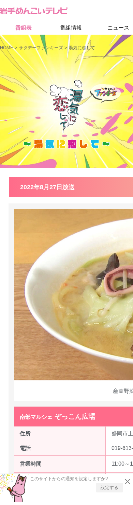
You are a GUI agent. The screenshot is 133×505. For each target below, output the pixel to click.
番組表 (23, 28)
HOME (6, 47)
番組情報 (71, 28)
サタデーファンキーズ (41, 47)
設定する (109, 485)
